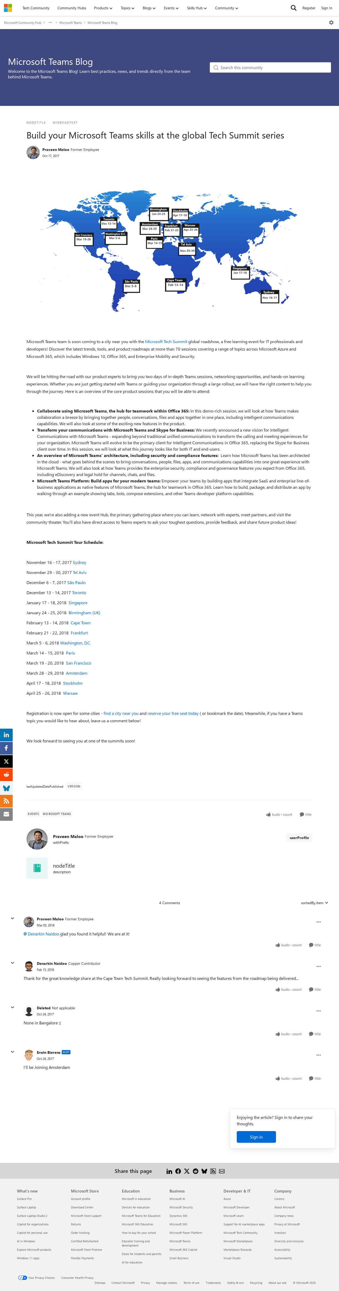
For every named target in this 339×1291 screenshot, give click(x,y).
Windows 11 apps (28, 1258)
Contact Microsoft (123, 1283)
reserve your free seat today (174, 713)
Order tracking (80, 1233)
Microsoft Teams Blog (102, 22)
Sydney (79, 562)
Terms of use (191, 1283)
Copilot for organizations (33, 1224)
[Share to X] (187, 1170)
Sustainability (283, 1258)
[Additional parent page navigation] (50, 22)
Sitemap (100, 1283)
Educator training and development (136, 1243)
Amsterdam (76, 673)
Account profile (80, 1199)
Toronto (79, 592)
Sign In (326, 7)
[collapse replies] (12, 918)
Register (308, 7)
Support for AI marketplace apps (244, 1224)
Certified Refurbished (84, 1241)
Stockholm (73, 683)
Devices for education (136, 1207)
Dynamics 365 (179, 1216)
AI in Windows (26, 1241)
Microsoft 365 (178, 1224)
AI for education (132, 1262)
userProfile (299, 837)
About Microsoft (284, 1207)
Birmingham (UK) (84, 612)
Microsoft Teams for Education (141, 1216)
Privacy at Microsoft (287, 1224)
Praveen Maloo (55, 149)
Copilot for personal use (32, 1233)
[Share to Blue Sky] (204, 1170)
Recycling (256, 1283)
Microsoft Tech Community (240, 1233)
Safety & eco (235, 1283)
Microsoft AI (177, 1199)
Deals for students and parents (142, 1254)
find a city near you (121, 713)
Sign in (256, 1137)
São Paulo (76, 582)
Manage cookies (166, 1283)
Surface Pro (24, 1199)
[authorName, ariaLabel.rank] (33, 152)
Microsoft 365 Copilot (183, 1250)
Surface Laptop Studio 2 (32, 1216)
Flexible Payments (82, 1258)
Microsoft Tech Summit (166, 341)
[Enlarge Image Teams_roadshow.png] (169, 249)
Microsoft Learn (234, 1216)
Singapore (78, 602)
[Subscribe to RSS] (213, 1170)
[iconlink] (37, 868)
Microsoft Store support (86, 1216)
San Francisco (78, 663)
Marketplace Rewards (238, 1250)
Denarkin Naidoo (43, 933)
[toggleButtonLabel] (331, 22)
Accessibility (282, 1250)
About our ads (278, 1283)
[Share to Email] (222, 1170)
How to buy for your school (139, 1233)
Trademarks (213, 1283)
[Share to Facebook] (178, 1170)
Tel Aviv (80, 572)
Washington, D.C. (75, 643)
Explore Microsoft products (34, 1250)
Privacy (145, 1283)
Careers (279, 1199)
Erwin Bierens (48, 1052)
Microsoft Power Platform (186, 1233)
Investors (280, 1233)
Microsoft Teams (70, 22)
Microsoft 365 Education (137, 1224)
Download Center (82, 1207)
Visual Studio (232, 1258)
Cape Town (81, 622)
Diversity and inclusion (289, 1241)
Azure (227, 1199)
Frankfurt (79, 632)
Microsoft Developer (237, 1207)
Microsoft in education (136, 1199)
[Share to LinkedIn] (169, 1170)
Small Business (179, 1258)
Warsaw (70, 693)
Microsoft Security (181, 1207)
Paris (70, 653)
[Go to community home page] (8, 8)
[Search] (294, 8)
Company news (284, 1216)
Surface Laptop (26, 1207)
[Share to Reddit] (195, 1170)
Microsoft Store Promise (86, 1250)
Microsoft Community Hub (22, 22)
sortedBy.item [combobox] (312, 902)
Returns (76, 1224)
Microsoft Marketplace (238, 1241)
